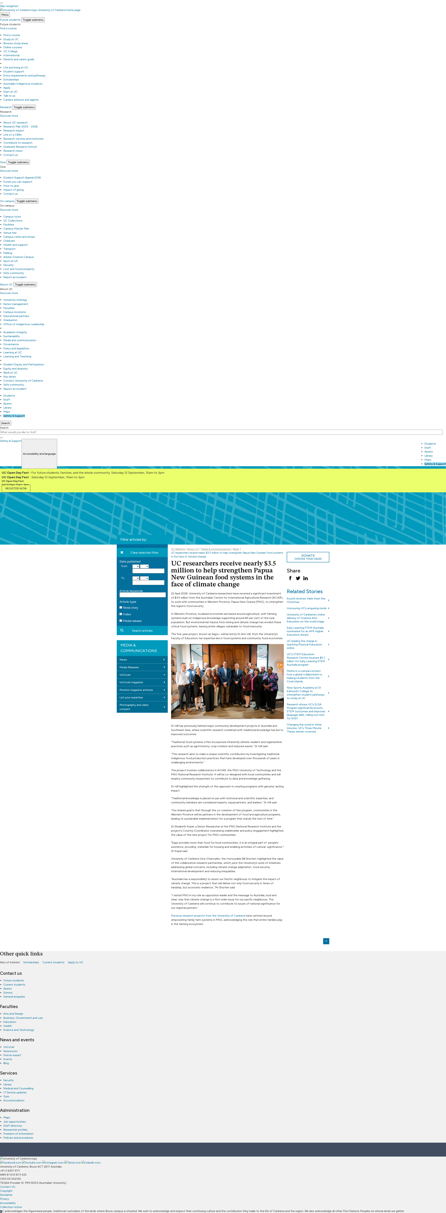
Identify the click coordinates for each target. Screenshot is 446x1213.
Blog (6, 1063)
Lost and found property (18, 269)
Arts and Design (13, 1013)
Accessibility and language (39, 453)
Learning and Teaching (17, 356)
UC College (10, 51)
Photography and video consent (134, 707)
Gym (6, 1096)
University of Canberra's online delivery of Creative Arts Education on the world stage (306, 618)
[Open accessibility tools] (1, 2)
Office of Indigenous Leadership (23, 324)
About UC (193, 549)
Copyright (6, 1190)
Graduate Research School (20, 146)
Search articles (142, 630)
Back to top (326, 941)
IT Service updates (15, 1092)
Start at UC (10, 91)
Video (127, 614)
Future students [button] (10, 19)
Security (8, 265)
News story (130, 607)
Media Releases (129, 667)
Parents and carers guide (18, 59)
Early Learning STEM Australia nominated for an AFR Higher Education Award (305, 631)
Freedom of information (18, 1133)
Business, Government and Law (23, 1018)
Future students (13, 980)
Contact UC (8, 1186)
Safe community (13, 273)
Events (7, 1059)
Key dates (9, 376)
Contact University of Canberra (23, 380)
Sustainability (11, 336)
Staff (6, 399)
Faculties (9, 308)
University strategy (15, 299)
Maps (6, 411)
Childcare (9, 240)
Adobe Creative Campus (18, 257)
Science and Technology (18, 1030)
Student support (13, 71)
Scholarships (11, 79)
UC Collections (12, 220)
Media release (132, 621)
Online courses (12, 47)
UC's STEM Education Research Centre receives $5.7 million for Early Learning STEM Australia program (306, 659)
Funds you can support (17, 181)
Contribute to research (17, 142)
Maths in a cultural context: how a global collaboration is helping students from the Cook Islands (304, 676)
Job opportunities (14, 1121)
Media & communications (139, 648)
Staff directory (12, 1125)
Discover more (9, 115)
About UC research (15, 122)
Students (9, 395)
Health (7, 1026)
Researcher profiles (15, 1129)
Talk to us (9, 95)
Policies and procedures (18, 1137)
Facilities (8, 224)
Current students (53, 962)
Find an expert (12, 1055)
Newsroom (10, 1051)
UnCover (125, 674)
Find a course (8, 28)
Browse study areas (15, 43)
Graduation (10, 320)
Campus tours (12, 216)
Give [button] (3, 162)
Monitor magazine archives (136, 690)
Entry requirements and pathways (24, 75)
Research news (12, 150)
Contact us (10, 155)
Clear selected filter (145, 552)
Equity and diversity (15, 368)
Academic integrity (15, 332)
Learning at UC (12, 352)
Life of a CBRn (12, 134)
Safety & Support (14, 415)
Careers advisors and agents (21, 99)
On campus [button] (7, 201)
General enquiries (14, 996)
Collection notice (11, 1207)
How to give (11, 185)
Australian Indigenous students (23, 83)
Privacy (4, 1198)
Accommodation (13, 1100)
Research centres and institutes (23, 138)
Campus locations (14, 312)
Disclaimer (6, 1194)
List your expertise (131, 697)
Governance (11, 344)
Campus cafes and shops (19, 236)
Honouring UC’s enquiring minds (307, 608)
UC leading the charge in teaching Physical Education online (304, 644)
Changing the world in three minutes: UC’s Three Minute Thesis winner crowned (304, 728)
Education (9, 1022)
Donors (8, 992)
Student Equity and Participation (23, 364)
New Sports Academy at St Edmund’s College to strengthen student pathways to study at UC (306, 693)
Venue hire (10, 232)
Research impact (13, 130)
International (11, 55)
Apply (6, 87)
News (123, 659)
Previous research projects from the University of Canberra (208, 915)
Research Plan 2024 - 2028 (20, 126)
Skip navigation (9, 6)
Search (4, 427)
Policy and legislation (16, 348)
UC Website (178, 549)
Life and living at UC (15, 67)
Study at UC (11, 39)
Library (7, 407)
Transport (9, 248)
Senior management (15, 304)
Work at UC (10, 372)
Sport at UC (10, 261)
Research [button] (6, 107)
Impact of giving (13, 189)
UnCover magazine (131, 682)
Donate (308, 557)
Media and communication (19, 340)
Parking (7, 253)
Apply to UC (75, 962)
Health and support (15, 244)
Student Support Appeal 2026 (22, 177)
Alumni (7, 403)
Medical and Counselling (18, 1088)
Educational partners (16, 316)
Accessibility (8, 1203)
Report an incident (14, 277)
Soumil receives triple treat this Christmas (306, 600)
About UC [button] (6, 284)
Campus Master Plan (16, 228)
